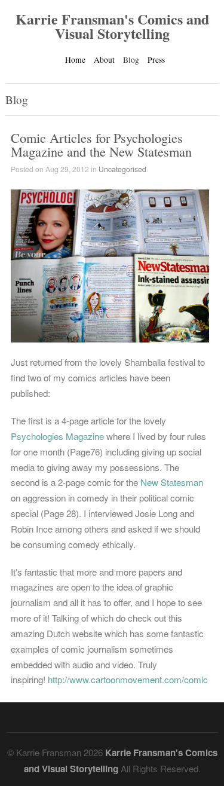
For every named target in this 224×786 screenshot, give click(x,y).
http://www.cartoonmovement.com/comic (128, 679)
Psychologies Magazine (57, 436)
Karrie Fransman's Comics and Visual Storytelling (112, 26)
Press (156, 59)
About (104, 59)
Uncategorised (122, 169)
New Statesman (171, 482)
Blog (131, 59)
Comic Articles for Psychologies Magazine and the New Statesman (101, 144)
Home (75, 59)
